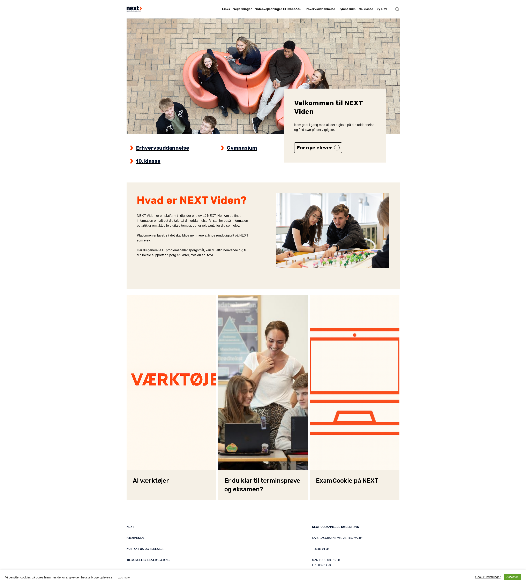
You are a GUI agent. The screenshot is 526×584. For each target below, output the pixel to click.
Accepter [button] (512, 576)
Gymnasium (242, 148)
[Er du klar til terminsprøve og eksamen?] (263, 382)
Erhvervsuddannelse (162, 148)
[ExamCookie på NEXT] (354, 382)
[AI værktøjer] (171, 382)
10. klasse (148, 161)
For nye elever (314, 148)
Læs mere (124, 577)
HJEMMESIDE (135, 537)
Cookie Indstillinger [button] (488, 577)
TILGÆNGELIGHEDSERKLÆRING (148, 560)
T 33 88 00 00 (320, 549)
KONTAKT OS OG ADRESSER (145, 549)
